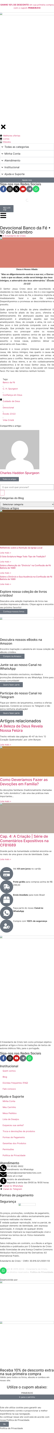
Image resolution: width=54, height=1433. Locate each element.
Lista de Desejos (11, 1119)
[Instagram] (10, 1058)
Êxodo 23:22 (9, 413)
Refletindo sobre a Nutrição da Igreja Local (21, 547)
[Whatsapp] (29, 1058)
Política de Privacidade (14, 1155)
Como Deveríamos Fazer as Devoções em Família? (24, 781)
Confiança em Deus (12, 395)
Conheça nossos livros (13, 611)
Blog (5, 1077)
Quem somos (9, 1070)
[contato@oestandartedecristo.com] (3, 1174)
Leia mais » (5, 552)
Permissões (8, 1149)
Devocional (8, 407)
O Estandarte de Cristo (14, 235)
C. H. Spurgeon (10, 388)
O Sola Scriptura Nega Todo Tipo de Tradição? (23, 556)
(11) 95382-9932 (15, 1166)
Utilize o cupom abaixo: (27, 1387)
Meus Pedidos (10, 1113)
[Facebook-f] (3, 1058)
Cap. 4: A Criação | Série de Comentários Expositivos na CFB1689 (24, 840)
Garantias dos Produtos (14, 1143)
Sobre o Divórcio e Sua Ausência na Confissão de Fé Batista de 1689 (26, 577)
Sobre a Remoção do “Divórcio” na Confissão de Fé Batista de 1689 (25, 566)
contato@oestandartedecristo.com (24, 1172)
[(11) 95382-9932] (3, 1168)
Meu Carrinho (9, 1107)
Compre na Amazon (12, 656)
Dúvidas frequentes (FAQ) (15, 1083)
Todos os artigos (9, 479)
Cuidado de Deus (11, 401)
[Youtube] (16, 1058)
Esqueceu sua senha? (13, 1125)
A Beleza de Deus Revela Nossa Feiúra (21, 728)
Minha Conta (9, 1101)
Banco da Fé (9, 382)
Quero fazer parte (11, 684)
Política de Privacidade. (42, 1272)
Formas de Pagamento (14, 1137)
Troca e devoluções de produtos (19, 1131)
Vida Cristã (8, 420)
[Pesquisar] (2, 492)
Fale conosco (9, 1089)
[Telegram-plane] (23, 1058)
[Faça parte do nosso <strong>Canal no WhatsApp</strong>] (6, 912)
